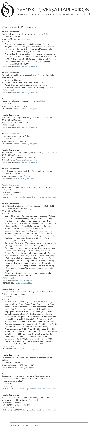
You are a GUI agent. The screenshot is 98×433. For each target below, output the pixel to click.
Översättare (22, 14)
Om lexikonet (15, 425)
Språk (55, 14)
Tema (31, 14)
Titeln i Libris (8, 90)
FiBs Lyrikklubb (20, 283)
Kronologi (46, 14)
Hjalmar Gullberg (20, 66)
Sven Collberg (19, 367)
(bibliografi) (32, 66)
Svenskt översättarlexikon (53, 9)
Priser (37, 14)
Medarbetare (28, 425)
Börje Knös (18, 280)
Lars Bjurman (19, 178)
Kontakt (38, 425)
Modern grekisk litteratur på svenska (33, 197)
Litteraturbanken (66, 14)
